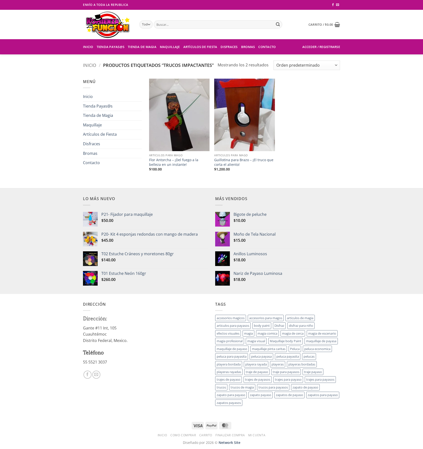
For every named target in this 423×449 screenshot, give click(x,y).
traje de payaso (257, 372)
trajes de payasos (257, 379)
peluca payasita (287, 356)
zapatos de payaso (289, 395)
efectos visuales (228, 333)
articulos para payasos (233, 325)
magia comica (267, 333)
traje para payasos (286, 372)
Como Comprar (183, 435)
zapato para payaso (231, 395)
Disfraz (279, 325)
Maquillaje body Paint (285, 341)
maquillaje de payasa (321, 341)
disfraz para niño (301, 325)
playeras (277, 364)
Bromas (248, 47)
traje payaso (313, 372)
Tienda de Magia (142, 47)
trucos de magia (242, 387)
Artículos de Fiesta (200, 47)
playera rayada (256, 364)
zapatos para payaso (323, 395)
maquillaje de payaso (232, 349)
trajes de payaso (228, 379)
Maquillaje (170, 47)
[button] (324, 24)
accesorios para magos (265, 318)
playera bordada (229, 364)
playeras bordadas (301, 364)
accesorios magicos (231, 318)
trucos (221, 387)
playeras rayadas (229, 372)
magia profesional (230, 341)
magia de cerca (293, 333)
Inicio (88, 47)
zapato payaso (260, 395)
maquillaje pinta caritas (268, 349)
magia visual (256, 341)
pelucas (309, 356)
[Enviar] (278, 24)
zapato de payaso (305, 387)
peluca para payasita (232, 356)
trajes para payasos (320, 379)
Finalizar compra (230, 435)
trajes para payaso (288, 379)
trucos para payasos (273, 387)
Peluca (295, 349)
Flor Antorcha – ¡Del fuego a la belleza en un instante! (173, 162)
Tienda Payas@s (111, 47)
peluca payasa (261, 356)
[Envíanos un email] (337, 5)
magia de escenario (322, 333)
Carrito (205, 435)
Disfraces (229, 47)
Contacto (267, 47)
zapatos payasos (229, 402)
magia (248, 333)
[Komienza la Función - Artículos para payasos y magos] (107, 24)
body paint (262, 325)
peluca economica (317, 349)
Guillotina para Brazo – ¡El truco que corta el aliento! (243, 162)
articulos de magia (300, 318)
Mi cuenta (257, 435)
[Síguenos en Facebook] (332, 5)
